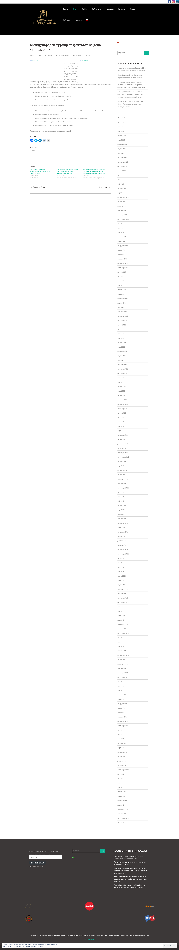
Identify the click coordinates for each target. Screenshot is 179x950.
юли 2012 (120, 730)
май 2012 (120, 739)
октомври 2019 (122, 453)
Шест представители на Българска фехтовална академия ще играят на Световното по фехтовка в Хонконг (130, 94)
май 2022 (120, 338)
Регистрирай (37, 863)
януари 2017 (121, 536)
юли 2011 (120, 778)
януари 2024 (121, 250)
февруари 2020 (123, 435)
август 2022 (121, 325)
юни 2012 (120, 734)
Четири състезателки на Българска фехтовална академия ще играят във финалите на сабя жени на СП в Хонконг (131, 84)
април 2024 (121, 237)
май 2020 (120, 426)
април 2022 (121, 342)
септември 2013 (123, 677)
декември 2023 (122, 254)
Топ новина (86, 55)
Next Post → (104, 187)
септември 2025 (123, 166)
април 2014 (121, 651)
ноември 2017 (122, 519)
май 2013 (120, 690)
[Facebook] (169, 1)
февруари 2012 (123, 752)
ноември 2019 (122, 448)
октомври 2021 (122, 369)
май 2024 (120, 232)
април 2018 (121, 505)
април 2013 (121, 695)
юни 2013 (120, 686)
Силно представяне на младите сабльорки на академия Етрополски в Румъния (67, 171)
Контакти (78, 20)
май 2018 (120, 501)
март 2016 (121, 580)
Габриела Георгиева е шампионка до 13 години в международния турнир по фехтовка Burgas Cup (94, 171)
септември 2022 (123, 320)
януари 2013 (121, 708)
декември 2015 (122, 589)
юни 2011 (120, 783)
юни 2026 (120, 127)
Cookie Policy (40, 946)
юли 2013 (120, 682)
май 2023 (120, 285)
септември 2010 (123, 818)
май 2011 (120, 787)
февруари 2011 (123, 800)
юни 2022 (120, 334)
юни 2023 (120, 281)
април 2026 (121, 135)
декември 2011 (122, 761)
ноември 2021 (122, 364)
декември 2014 (122, 624)
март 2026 (121, 140)
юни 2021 (120, 378)
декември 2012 (122, 712)
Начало (65, 9)
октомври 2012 (122, 721)
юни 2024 (120, 228)
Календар (121, 9)
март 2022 (121, 347)
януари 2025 (121, 201)
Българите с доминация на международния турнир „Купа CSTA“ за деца (40, 171)
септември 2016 (123, 554)
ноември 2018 (122, 483)
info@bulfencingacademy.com (139, 935)
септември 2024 (123, 219)
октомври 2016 (122, 549)
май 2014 (120, 646)
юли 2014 (120, 638)
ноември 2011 (122, 765)
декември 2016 (122, 541)
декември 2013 (122, 664)
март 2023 (121, 294)
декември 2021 (122, 360)
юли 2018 (120, 492)
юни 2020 (120, 422)
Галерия (132, 9)
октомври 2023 (122, 263)
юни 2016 (120, 567)
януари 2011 (121, 805)
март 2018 (121, 510)
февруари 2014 (123, 655)
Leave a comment (64, 55)
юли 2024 (120, 224)
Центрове (110, 9)
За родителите (97, 9)
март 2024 (121, 241)
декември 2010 (122, 809)
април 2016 (121, 576)
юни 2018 (120, 497)
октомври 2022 (122, 316)
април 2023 (121, 290)
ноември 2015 (122, 593)
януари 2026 (121, 149)
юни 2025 (120, 180)
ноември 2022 (122, 312)
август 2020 (121, 413)
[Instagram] (173, 1)
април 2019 (121, 461)
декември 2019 (122, 444)
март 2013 (121, 699)
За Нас (84, 9)
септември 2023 (123, 268)
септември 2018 (123, 488)
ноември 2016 (122, 545)
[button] (44, 19)
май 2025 (120, 184)
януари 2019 (121, 475)
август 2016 (121, 558)
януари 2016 (121, 585)
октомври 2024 (122, 215)
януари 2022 (121, 356)
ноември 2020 (122, 400)
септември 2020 (123, 409)
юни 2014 (120, 642)
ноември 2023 (122, 259)
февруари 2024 (123, 246)
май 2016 (120, 571)
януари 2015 (121, 620)
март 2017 (121, 527)
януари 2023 (121, 303)
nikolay (49, 55)
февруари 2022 (123, 351)
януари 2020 (121, 439)
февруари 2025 (123, 197)
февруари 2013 (123, 704)
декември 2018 (122, 479)
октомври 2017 (122, 523)
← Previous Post (38, 187)
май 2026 (120, 131)
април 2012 (121, 743)
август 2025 (121, 171)
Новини (75, 9)
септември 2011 (123, 770)
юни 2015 (120, 607)
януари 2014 (121, 659)
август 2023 (121, 272)
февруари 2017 (123, 532)
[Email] (177, 1)
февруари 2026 (123, 144)
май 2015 (120, 611)
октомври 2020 (122, 404)
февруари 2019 (123, 470)
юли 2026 (120, 122)
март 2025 (121, 193)
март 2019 (121, 466)
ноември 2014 (122, 629)
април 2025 (121, 188)
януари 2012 (121, 756)
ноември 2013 (122, 668)
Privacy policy (89, 939)
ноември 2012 (122, 717)
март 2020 (121, 430)
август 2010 (121, 822)
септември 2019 (123, 457)
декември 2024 (122, 206)
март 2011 (121, 796)
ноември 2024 (122, 210)
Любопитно (67, 20)
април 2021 (121, 386)
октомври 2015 (122, 598)
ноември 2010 (122, 814)
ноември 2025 (122, 157)
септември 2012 (123, 726)
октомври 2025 (122, 162)
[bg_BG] (87, 20)
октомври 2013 (122, 673)
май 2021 (120, 382)
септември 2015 (123, 602)
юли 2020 (120, 417)
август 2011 (121, 774)
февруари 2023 (123, 298)
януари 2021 (121, 395)
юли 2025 (120, 175)
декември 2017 (122, 514)
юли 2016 (120, 563)
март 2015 (121, 615)
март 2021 (121, 391)
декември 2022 (122, 307)
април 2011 (121, 792)
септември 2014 (123, 633)
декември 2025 (122, 153)
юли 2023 (120, 276)
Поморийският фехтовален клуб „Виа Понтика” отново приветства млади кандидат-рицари (130, 104)
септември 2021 (123, 373)
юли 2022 (120, 329)
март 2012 (121, 748)
